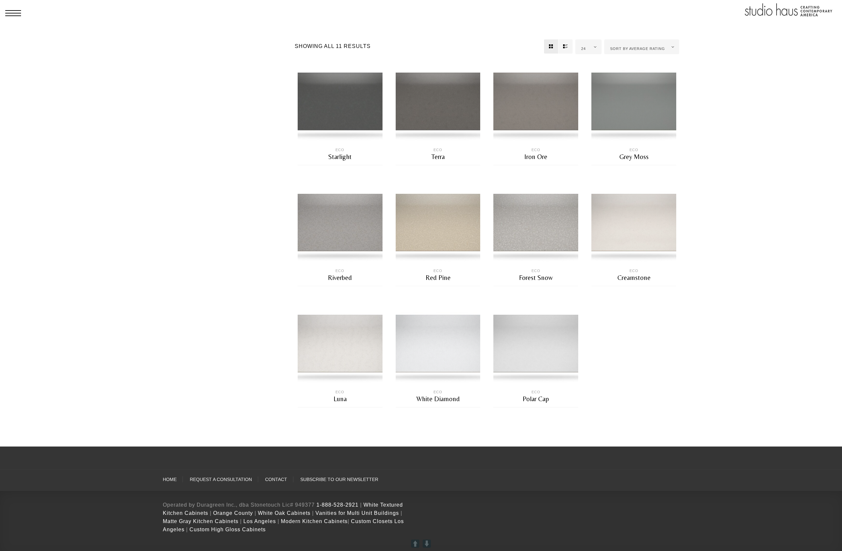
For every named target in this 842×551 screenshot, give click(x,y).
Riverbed (340, 278)
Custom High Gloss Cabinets (227, 529)
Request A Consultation (221, 479)
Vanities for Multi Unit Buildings (357, 513)
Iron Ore (535, 157)
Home (170, 479)
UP (415, 544)
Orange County (234, 513)
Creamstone (634, 278)
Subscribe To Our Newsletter (339, 479)
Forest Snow (536, 278)
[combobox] (588, 46)
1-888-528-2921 (337, 505)
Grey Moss (634, 157)
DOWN (427, 544)
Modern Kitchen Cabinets (314, 521)
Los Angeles (259, 521)
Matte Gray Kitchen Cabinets (200, 521)
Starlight (340, 157)
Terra (438, 157)
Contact (276, 479)
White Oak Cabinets (284, 513)
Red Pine (438, 278)
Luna (340, 399)
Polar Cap (536, 399)
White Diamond (438, 399)
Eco (339, 150)
